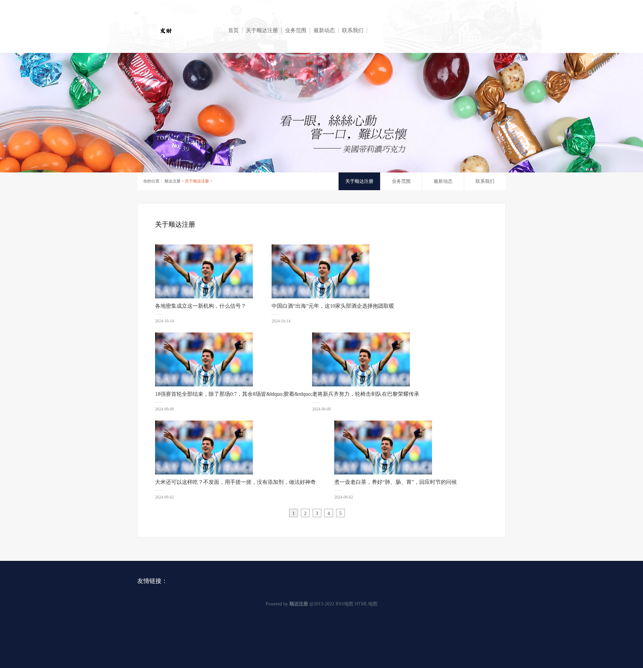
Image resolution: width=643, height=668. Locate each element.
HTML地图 (366, 603)
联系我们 (352, 30)
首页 (233, 30)
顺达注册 (172, 181)
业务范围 (295, 30)
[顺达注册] (187, 30)
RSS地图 (344, 603)
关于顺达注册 (262, 30)
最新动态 (324, 30)
